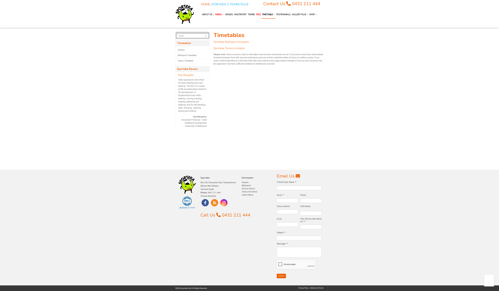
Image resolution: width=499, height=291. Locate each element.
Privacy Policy (303, 288)
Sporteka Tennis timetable (229, 48)
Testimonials (283, 14)
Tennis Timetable (185, 61)
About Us (207, 14)
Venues (229, 14)
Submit (281, 276)
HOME (205, 4)
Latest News (247, 195)
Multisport (240, 14)
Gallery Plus (299, 14)
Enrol (218, 14)
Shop (312, 14)
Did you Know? (248, 188)
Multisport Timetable (187, 55)
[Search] (205, 36)
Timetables (184, 43)
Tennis (251, 14)
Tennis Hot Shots (249, 191)
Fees (258, 14)
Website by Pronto (317, 288)
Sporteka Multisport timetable (231, 41)
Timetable (267, 14)
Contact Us (274, 4)
